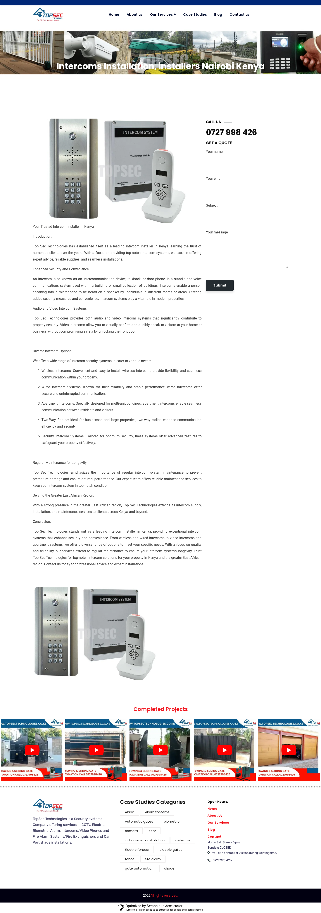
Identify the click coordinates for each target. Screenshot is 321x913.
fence (130, 859)
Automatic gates (139, 821)
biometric (171, 821)
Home (212, 808)
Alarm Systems (157, 812)
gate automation (139, 868)
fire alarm (153, 859)
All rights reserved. (164, 895)
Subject (211, 205)
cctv (152, 830)
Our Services (218, 822)
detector (182, 840)
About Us (214, 815)
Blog (211, 829)
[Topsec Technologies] (48, 14)
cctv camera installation (145, 840)
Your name (214, 152)
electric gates (170, 849)
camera (131, 830)
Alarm (129, 812)
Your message (217, 232)
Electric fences (137, 849)
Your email (214, 178)
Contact (214, 836)
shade (169, 868)
